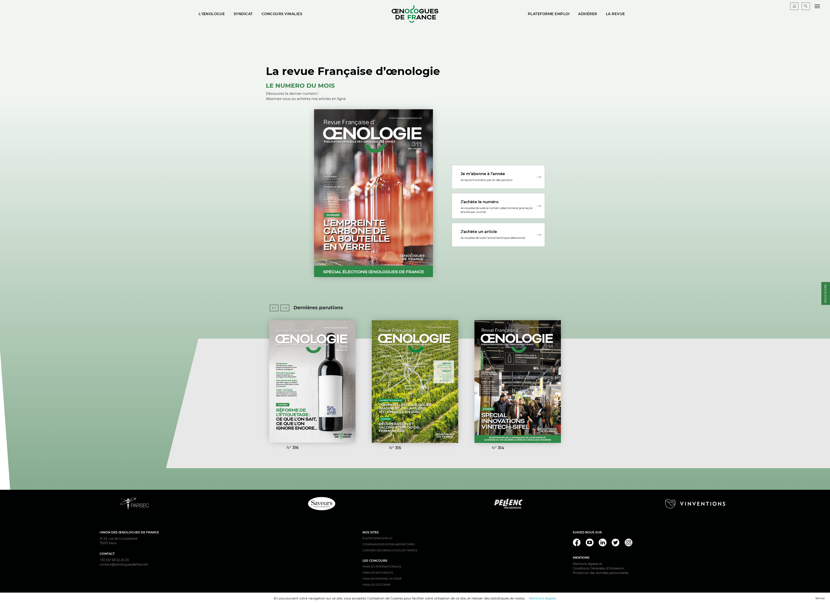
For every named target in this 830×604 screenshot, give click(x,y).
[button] (285, 308)
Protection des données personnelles (601, 573)
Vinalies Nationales (377, 572)
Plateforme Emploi (377, 538)
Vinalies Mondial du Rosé (382, 578)
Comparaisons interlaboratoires (388, 544)
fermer (820, 598)
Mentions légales (542, 598)
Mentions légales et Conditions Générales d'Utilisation (598, 566)
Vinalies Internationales (381, 566)
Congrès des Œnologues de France (389, 550)
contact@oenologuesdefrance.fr (124, 564)
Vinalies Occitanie (376, 584)
